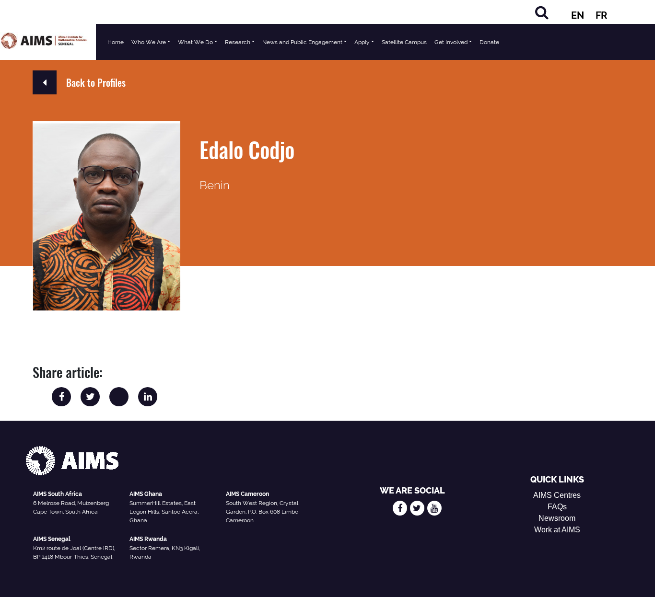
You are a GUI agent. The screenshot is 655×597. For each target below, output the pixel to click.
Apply (362, 42)
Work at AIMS (557, 530)
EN (577, 15)
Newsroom (556, 518)
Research (237, 42)
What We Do (195, 42)
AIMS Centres (557, 495)
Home (115, 42)
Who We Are (148, 42)
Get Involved (451, 42)
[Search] (542, 12)
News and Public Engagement (302, 42)
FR (601, 15)
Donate (489, 42)
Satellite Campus (404, 42)
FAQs (557, 507)
